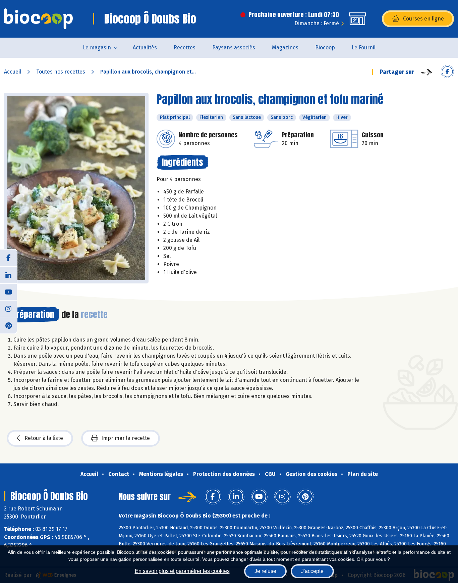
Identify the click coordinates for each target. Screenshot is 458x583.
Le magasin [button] (97, 47)
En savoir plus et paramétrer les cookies (182, 571)
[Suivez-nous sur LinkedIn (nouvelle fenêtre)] (8, 274)
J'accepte (312, 571)
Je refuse (265, 571)
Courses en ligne (423, 18)
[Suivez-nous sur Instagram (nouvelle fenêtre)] (8, 308)
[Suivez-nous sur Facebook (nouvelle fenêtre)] (8, 258)
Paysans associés (233, 47)
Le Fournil (364, 47)
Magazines (285, 47)
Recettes (184, 47)
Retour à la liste (43, 438)
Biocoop (325, 47)
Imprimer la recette (125, 438)
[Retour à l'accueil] (38, 18)
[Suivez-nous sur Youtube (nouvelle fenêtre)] (8, 291)
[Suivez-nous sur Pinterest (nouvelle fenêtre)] (8, 325)
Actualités (145, 47)
